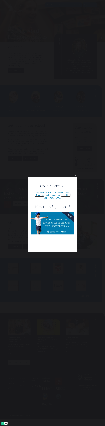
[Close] (75, 175)
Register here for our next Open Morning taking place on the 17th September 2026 (52, 195)
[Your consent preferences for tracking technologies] (6, 423)
